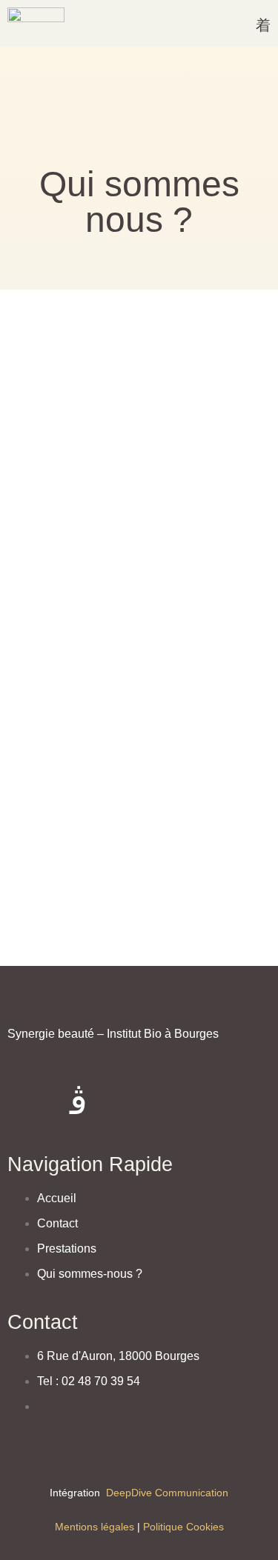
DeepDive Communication (165, 1493)
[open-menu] (263, 27)
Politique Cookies (183, 1527)
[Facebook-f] (25, 1101)
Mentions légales (94, 1527)
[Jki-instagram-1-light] (78, 1101)
